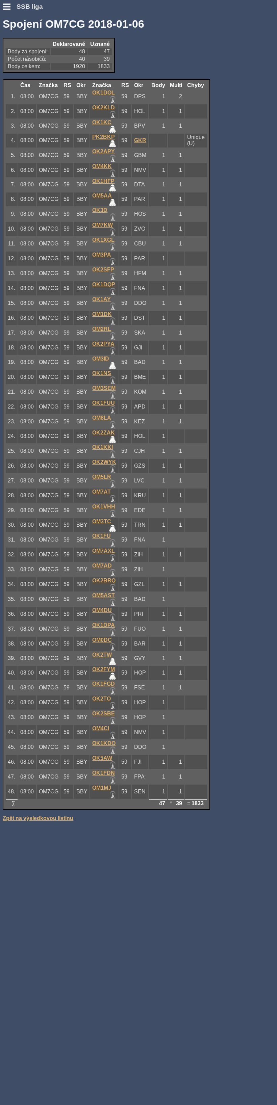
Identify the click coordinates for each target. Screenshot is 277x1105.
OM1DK (102, 314)
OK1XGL (103, 240)
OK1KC (101, 122)
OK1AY (101, 299)
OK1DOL (103, 93)
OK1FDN (103, 773)
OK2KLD (103, 107)
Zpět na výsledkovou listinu (38, 818)
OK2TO (101, 699)
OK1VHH (103, 506)
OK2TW (102, 655)
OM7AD (102, 566)
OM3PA (101, 255)
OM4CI (100, 728)
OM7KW (102, 225)
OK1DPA (103, 625)
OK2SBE (103, 713)
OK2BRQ (104, 580)
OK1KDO (104, 743)
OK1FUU (103, 403)
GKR (140, 140)
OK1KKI (102, 447)
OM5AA (102, 196)
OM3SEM (104, 388)
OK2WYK (104, 462)
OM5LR (101, 477)
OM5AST (103, 595)
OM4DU (102, 610)
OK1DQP (103, 284)
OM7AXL (103, 551)
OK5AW (102, 758)
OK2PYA (103, 344)
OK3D (99, 210)
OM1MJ (101, 788)
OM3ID (100, 359)
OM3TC (101, 521)
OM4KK (102, 166)
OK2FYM (103, 669)
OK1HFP (103, 181)
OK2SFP (103, 269)
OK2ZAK (103, 433)
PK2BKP (103, 137)
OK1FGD (103, 684)
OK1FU (101, 536)
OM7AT (101, 492)
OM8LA (101, 418)
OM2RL (101, 329)
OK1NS (101, 373)
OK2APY (103, 151)
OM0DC (102, 640)
